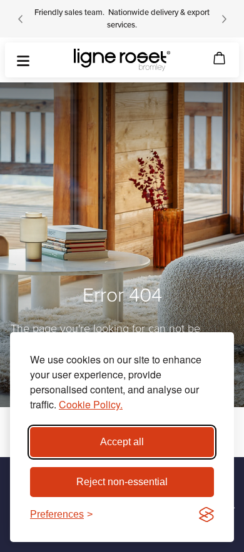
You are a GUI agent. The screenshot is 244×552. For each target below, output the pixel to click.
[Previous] (20, 18)
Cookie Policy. (91, 404)
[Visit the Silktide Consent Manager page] (206, 514)
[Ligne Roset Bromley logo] (122, 60)
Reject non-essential (122, 481)
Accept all (122, 441)
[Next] (224, 18)
